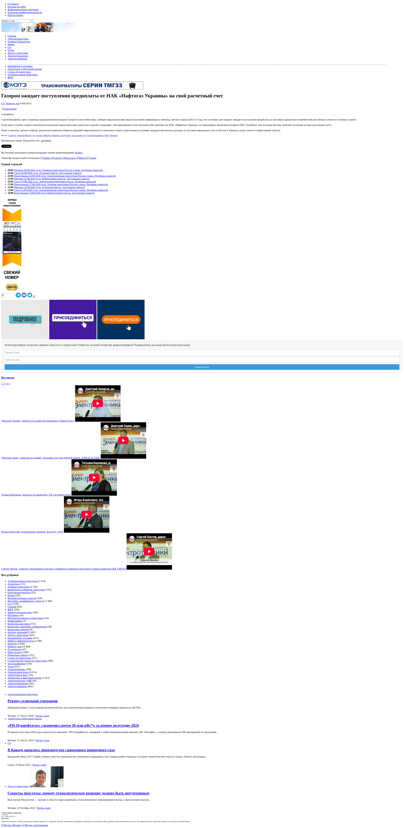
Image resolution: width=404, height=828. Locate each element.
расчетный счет (79, 135)
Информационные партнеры (23, 9)
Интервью (13, 615)
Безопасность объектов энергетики (26, 589)
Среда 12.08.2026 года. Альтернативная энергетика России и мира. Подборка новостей (61, 190)
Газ (9, 47)
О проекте (13, 4)
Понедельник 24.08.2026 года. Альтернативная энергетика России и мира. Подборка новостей (65, 176)
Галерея (12, 606)
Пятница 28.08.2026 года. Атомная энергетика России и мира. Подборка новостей (58, 170)
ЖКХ (10, 77)
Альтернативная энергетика (23, 74)
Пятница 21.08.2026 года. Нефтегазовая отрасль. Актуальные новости (51, 178)
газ (34, 135)
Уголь (11, 50)
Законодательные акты (20, 612)
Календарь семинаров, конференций (27, 626)
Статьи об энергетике (19, 72)
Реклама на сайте (17, 6)
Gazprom (12, 135)
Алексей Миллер (24, 135)
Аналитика (14, 584)
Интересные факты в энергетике (25, 618)
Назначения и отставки (20, 66)
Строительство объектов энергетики (27, 660)
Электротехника (16, 669)
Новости (12, 643)
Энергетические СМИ (20, 680)
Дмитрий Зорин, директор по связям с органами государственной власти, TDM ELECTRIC (50, 457)
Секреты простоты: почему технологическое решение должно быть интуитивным (78, 793)
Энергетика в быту (18, 675)
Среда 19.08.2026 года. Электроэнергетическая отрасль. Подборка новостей (55, 181)
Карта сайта (5, 818)
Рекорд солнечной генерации (33, 701)
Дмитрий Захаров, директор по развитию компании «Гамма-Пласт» (37, 420)
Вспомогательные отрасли (22, 598)
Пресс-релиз (14, 652)
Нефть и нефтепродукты (21, 641)
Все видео (7, 377)
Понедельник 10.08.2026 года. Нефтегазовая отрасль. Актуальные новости (54, 193)
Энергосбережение (18, 56)
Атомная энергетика (19, 586)
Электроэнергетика (18, 38)
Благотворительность (19, 592)
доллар (39, 135)
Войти (78, 152)
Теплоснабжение (17, 663)
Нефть (11, 44)
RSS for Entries (15, 15)
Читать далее (42, 715)
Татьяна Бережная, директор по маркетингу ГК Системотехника (36, 494)
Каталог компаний (18, 632)
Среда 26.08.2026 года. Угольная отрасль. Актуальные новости (48, 173)
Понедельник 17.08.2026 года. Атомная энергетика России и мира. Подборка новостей (61, 184)
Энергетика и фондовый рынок (25, 69)
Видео (11, 595)
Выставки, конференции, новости (26, 601)
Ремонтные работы (18, 655)
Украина (113, 135)
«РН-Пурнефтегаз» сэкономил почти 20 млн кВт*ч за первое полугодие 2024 (73, 725)
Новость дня (12, 103)
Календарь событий (18, 629)
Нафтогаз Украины (51, 135)
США (106, 135)
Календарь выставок (19, 623)
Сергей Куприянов (95, 135)
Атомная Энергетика (19, 41)
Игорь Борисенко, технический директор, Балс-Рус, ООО (32, 531)
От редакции (14, 649)
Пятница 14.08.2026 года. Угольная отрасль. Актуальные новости (49, 187)
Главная (12, 36)
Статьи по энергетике (19, 658)
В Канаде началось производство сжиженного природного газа (61, 750)
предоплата (66, 135)
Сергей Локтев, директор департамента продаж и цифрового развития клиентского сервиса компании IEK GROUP (63, 568)
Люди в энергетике (18, 53)
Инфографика (15, 621)
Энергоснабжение (17, 58)
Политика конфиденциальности (25, 12)
